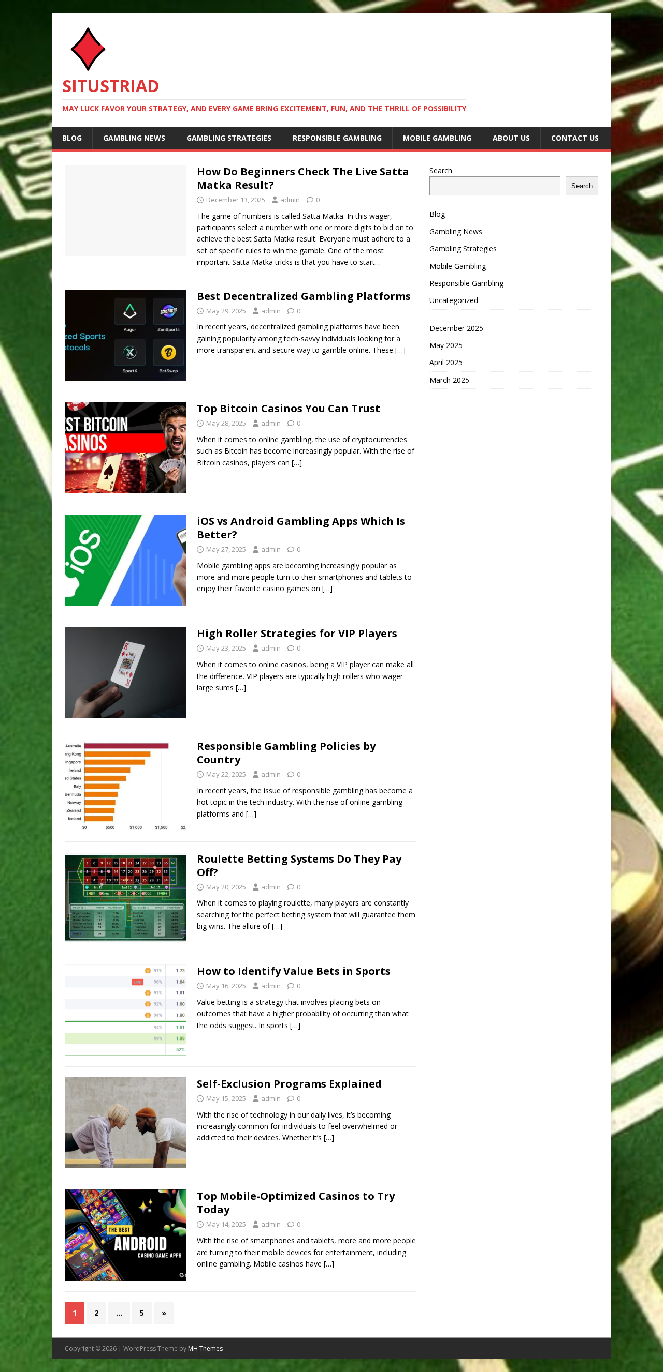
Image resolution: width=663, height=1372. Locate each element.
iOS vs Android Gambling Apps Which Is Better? (301, 527)
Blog (72, 138)
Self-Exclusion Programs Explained (289, 1084)
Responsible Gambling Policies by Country (286, 752)
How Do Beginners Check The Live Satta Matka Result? (303, 178)
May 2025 (446, 345)
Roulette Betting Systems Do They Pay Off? (299, 865)
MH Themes (205, 1348)
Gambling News (134, 138)
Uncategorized (453, 300)
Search (440, 170)
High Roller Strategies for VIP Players (297, 633)
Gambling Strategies (228, 138)
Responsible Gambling (337, 138)
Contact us (575, 138)
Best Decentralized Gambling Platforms (304, 296)
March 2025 (449, 380)
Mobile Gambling (437, 138)
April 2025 (446, 362)
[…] (400, 350)
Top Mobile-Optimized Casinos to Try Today (296, 1202)
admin (290, 199)
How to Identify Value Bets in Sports (294, 971)
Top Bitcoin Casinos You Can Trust (288, 408)
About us (511, 138)
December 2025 (456, 328)
